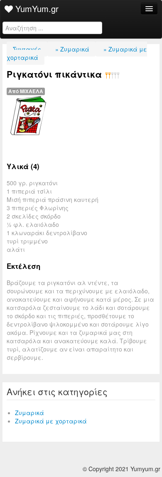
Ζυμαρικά (29, 412)
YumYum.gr (36, 8)
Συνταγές (27, 49)
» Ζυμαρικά (71, 49)
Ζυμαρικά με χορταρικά (51, 421)
